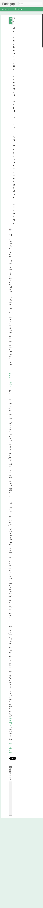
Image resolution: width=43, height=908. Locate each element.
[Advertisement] (24, 52)
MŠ (10, 748)
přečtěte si (10, 752)
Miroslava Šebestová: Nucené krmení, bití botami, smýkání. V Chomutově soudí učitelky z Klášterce (14, 121)
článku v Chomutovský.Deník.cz (10, 380)
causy (10, 744)
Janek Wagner (10, 721)
